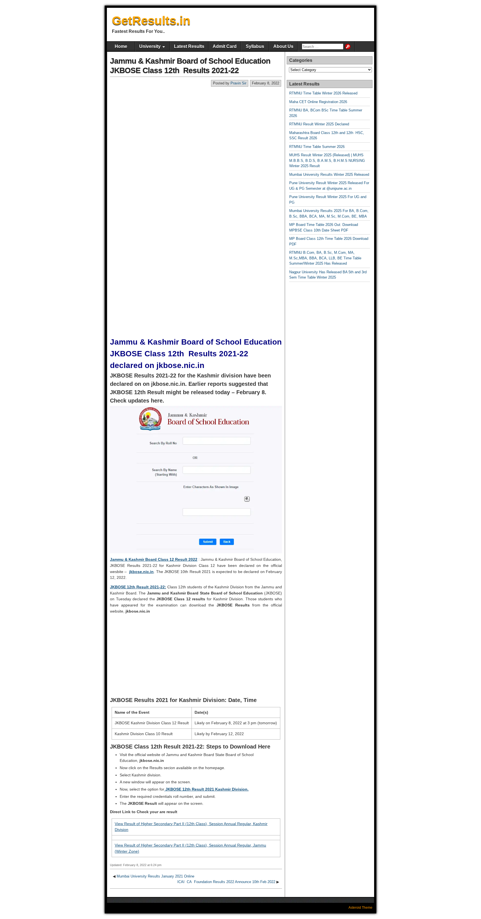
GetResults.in (151, 20)
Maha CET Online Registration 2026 (318, 102)
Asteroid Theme (360, 908)
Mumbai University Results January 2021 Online (155, 876)
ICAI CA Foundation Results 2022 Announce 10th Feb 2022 (226, 882)
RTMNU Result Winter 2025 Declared (319, 124)
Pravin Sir (238, 83)
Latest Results (189, 46)
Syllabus (255, 46)
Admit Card (225, 46)
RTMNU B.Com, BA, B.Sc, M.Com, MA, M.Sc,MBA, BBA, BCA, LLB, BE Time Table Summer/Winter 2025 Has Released (325, 257)
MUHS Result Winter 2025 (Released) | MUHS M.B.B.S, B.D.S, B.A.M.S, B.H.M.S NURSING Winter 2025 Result (327, 160)
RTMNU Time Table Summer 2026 (317, 147)
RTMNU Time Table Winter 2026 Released (323, 93)
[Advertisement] (196, 129)
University (150, 46)
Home (121, 46)
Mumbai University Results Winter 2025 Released (329, 174)
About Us (283, 46)
